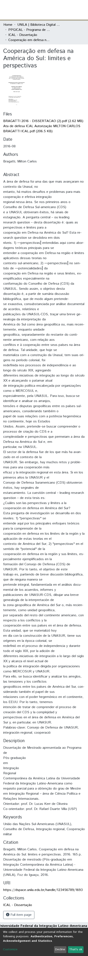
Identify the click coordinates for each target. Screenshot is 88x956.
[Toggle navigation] (82, 10)
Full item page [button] (20, 914)
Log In (68, 9)
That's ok (75, 949)
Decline (60, 949)
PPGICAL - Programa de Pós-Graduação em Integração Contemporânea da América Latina (29, 29)
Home (7, 24)
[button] (59, 9)
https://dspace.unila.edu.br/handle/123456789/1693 (43, 890)
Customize (10, 949)
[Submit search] (53, 9)
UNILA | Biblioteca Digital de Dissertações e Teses (38, 24)
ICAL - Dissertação (22, 35)
